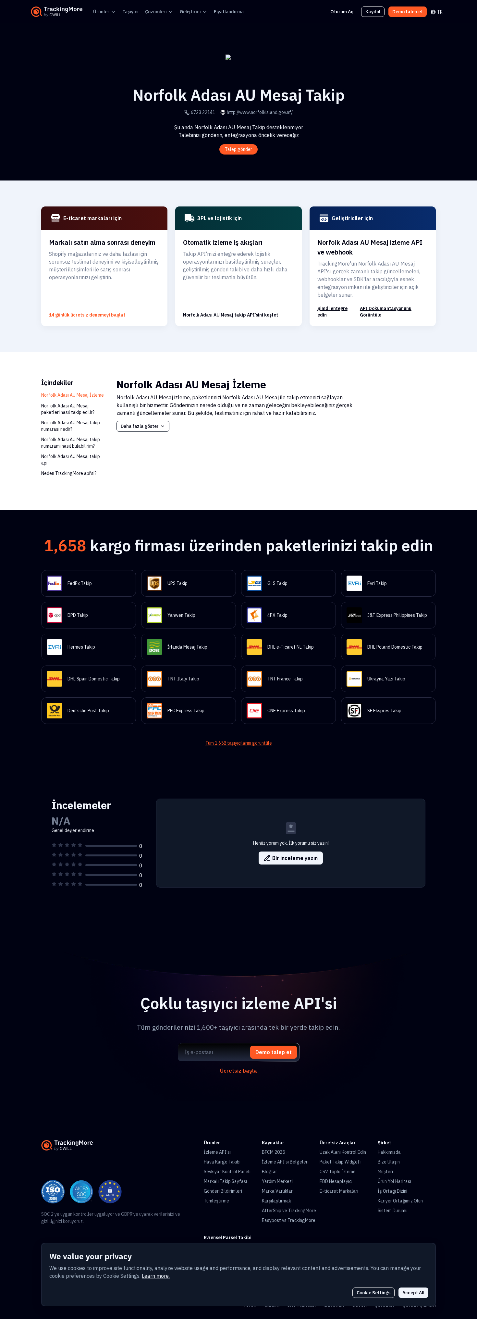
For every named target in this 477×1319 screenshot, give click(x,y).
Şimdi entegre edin (332, 311)
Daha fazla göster (140, 426)
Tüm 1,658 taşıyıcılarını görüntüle (238, 743)
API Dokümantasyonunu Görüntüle (385, 311)
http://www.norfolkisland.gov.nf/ (260, 112)
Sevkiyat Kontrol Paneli (227, 1172)
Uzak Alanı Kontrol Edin (343, 1152)
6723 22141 (203, 112)
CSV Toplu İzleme (338, 1172)
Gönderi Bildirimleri (223, 1191)
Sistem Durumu (393, 1210)
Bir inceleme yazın (295, 858)
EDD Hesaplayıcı (336, 1181)
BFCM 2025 (273, 1152)
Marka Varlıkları (278, 1191)
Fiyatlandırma (229, 12)
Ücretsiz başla (238, 1070)
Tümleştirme (216, 1201)
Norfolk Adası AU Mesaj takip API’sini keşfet (230, 315)
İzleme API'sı (217, 1152)
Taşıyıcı (130, 12)
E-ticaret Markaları (339, 1191)
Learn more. (156, 1276)
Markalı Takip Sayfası (225, 1181)
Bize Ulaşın (389, 1162)
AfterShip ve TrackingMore (289, 1210)
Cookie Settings (373, 1293)
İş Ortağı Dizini (392, 1191)
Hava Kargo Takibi (222, 1162)
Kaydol (372, 12)
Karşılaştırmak (276, 1201)
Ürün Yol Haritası (394, 1181)
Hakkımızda (389, 1152)
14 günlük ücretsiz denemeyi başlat (87, 315)
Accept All (413, 1293)
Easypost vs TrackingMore (288, 1220)
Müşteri (385, 1172)
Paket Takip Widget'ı (340, 1162)
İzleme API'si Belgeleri (285, 1162)
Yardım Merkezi (277, 1181)
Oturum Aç (341, 12)
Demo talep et (407, 12)
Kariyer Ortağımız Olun (400, 1201)
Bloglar (269, 1172)
